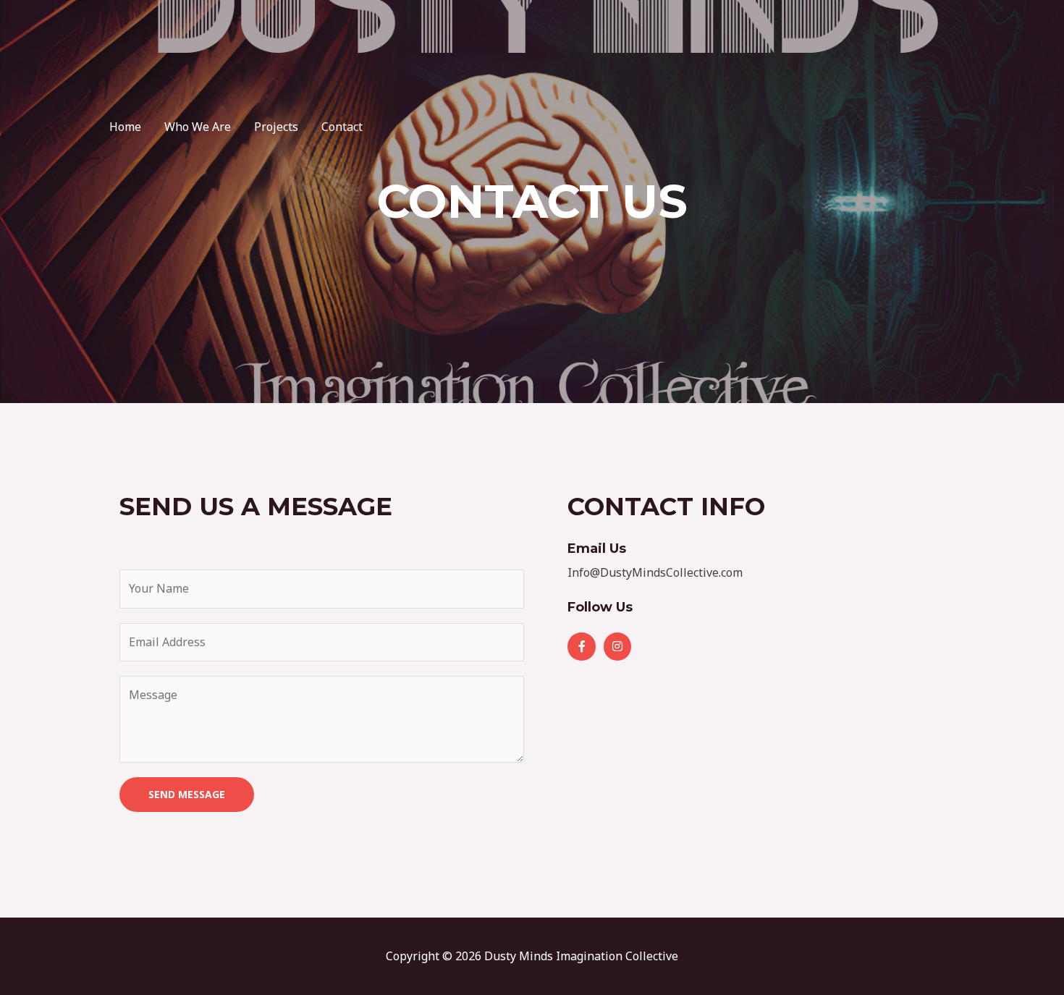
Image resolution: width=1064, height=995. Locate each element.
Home (125, 127)
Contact (342, 127)
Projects (276, 127)
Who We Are (197, 127)
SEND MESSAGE (186, 794)
